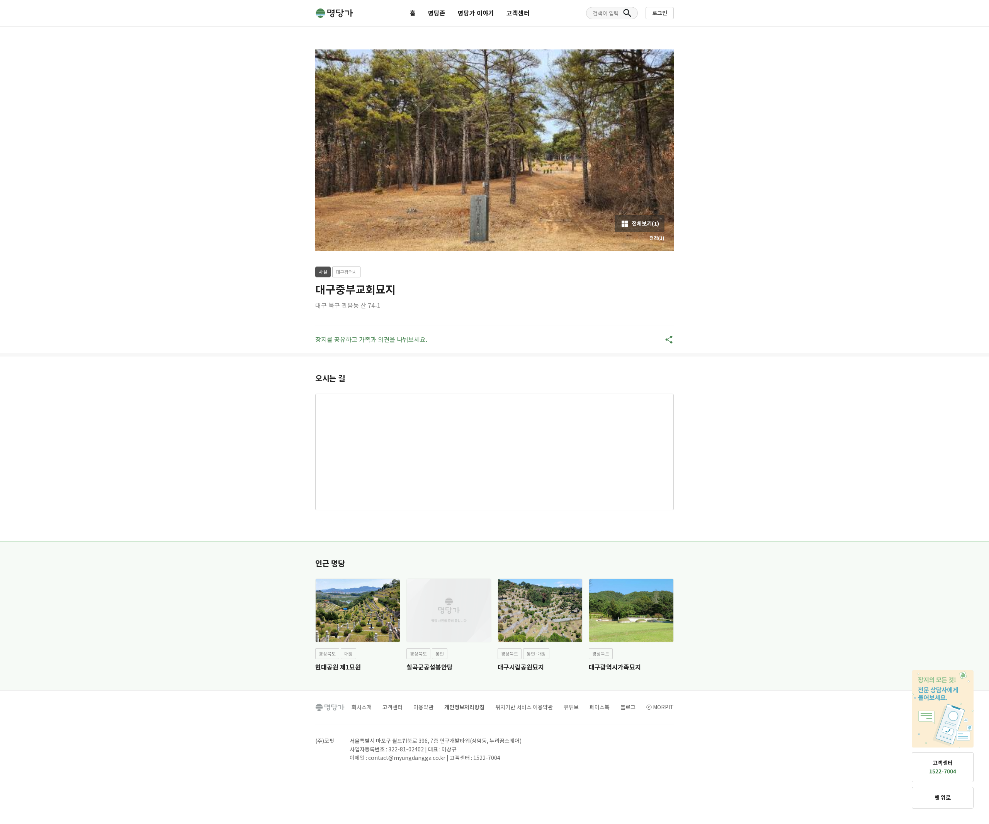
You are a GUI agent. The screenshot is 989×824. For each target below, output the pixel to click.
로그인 (659, 13)
